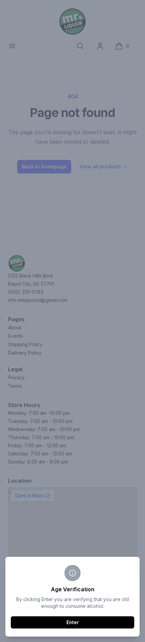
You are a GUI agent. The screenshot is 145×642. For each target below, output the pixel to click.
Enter (72, 622)
